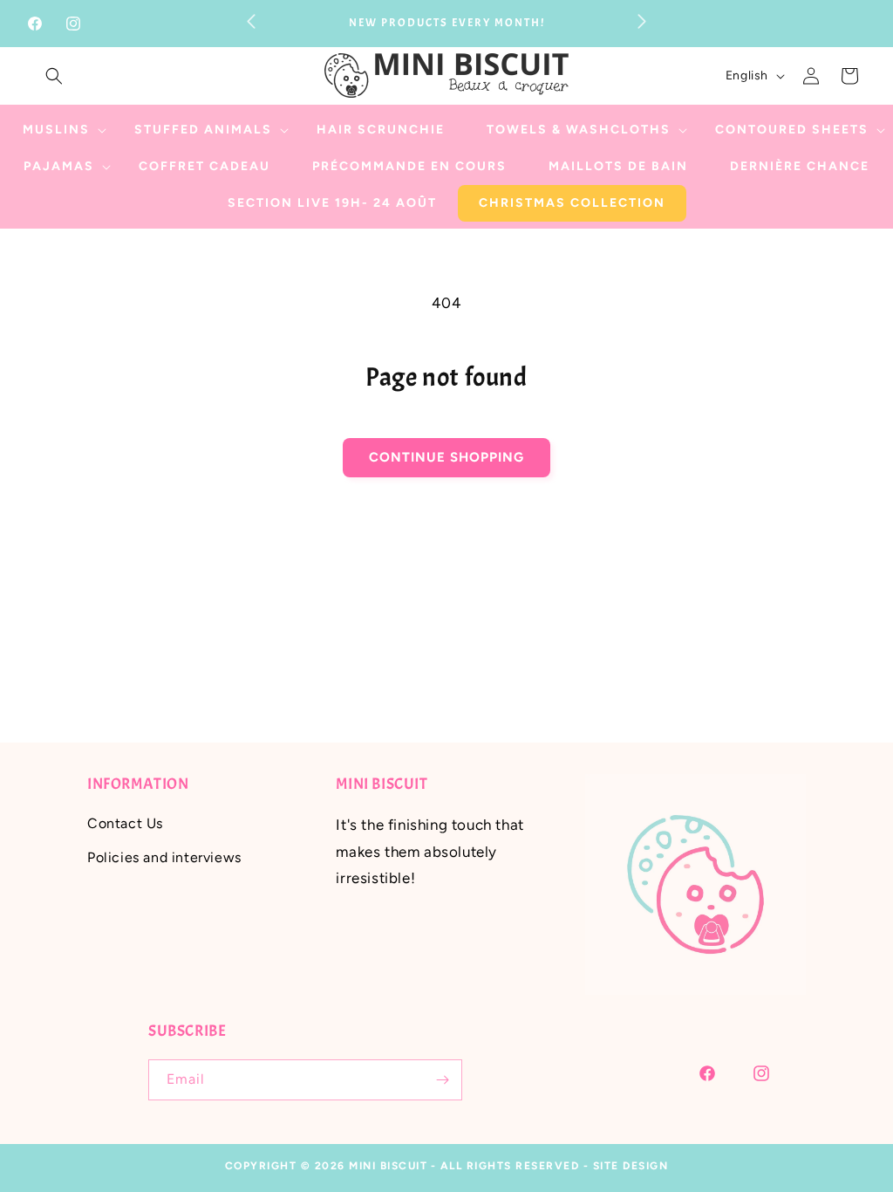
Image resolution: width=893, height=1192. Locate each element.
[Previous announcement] (251, 21)
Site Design (631, 1166)
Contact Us (125, 823)
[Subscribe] (442, 1079)
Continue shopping (446, 457)
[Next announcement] (642, 21)
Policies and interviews (164, 857)
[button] (54, 76)
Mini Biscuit (388, 1166)
